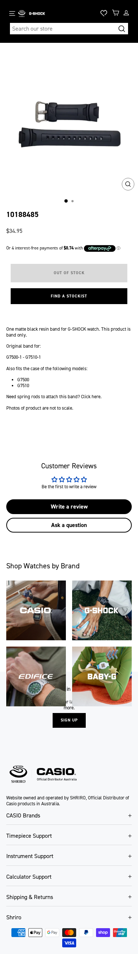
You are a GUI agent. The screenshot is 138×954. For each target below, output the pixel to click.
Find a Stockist (69, 296)
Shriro (13, 917)
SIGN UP (69, 720)
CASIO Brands (23, 815)
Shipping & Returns (29, 897)
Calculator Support (29, 877)
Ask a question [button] (69, 525)
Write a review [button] (69, 506)
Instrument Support (29, 856)
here (96, 396)
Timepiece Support (29, 836)
